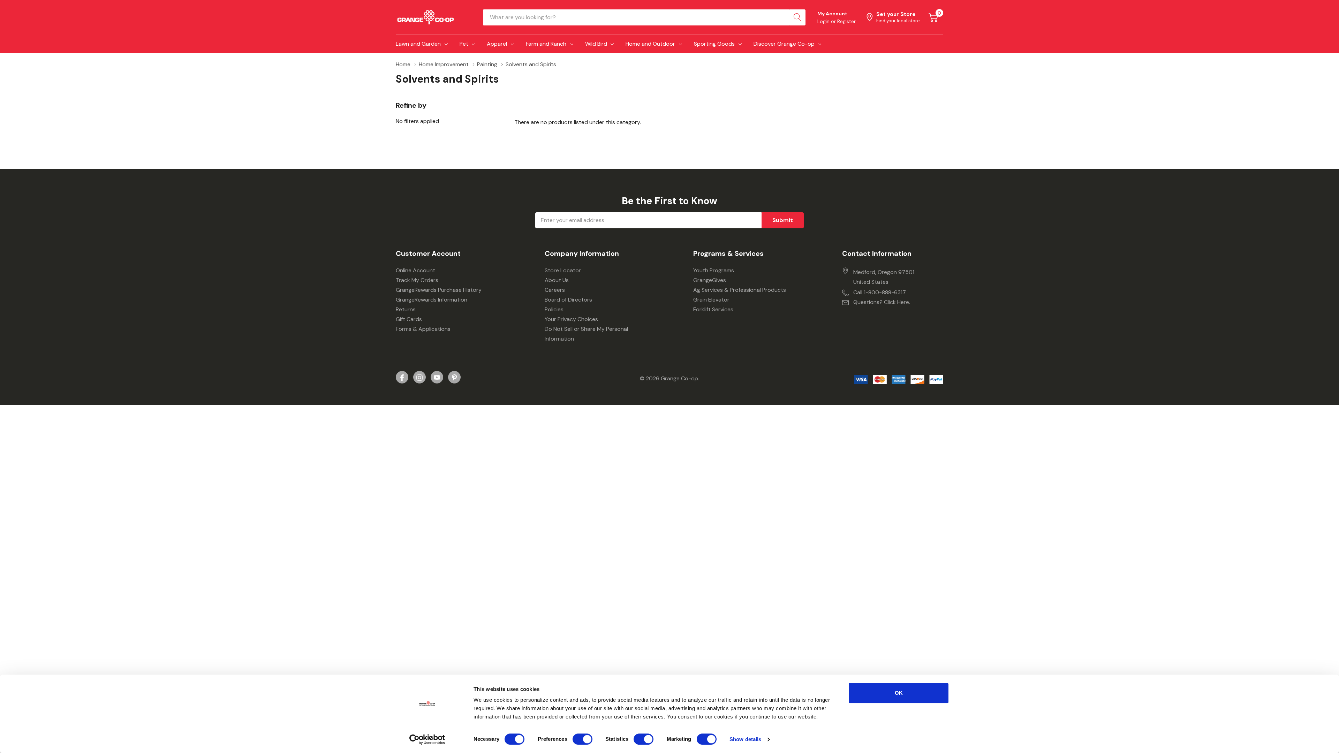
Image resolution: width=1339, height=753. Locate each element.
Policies (554, 309)
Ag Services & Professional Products (739, 290)
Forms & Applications (423, 329)
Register (846, 21)
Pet (464, 43)
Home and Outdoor (650, 43)
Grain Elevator (711, 299)
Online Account (415, 270)
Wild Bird (596, 43)
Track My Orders (417, 280)
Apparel (497, 43)
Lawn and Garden (418, 43)
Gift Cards (409, 319)
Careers (555, 290)
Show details (745, 739)
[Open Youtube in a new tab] (437, 377)
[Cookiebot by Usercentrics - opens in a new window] (427, 739)
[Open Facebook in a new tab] (402, 377)
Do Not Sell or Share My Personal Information (586, 333)
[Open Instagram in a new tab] (419, 377)
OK (899, 693)
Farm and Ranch (546, 43)
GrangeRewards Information (431, 299)
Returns (406, 309)
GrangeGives (709, 280)
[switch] (582, 739)
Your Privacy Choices (571, 319)
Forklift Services (713, 309)
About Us (557, 280)
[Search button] (797, 17)
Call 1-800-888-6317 (879, 292)
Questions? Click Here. (881, 302)
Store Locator (563, 270)
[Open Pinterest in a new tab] (454, 377)
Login (824, 21)
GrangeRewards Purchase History (439, 290)
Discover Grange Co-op (784, 43)
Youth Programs (713, 270)
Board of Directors (568, 299)
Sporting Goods (714, 43)
